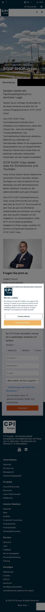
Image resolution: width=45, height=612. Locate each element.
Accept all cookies (22, 322)
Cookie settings (24, 316)
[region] (22, 306)
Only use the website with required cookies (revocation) (24, 287)
